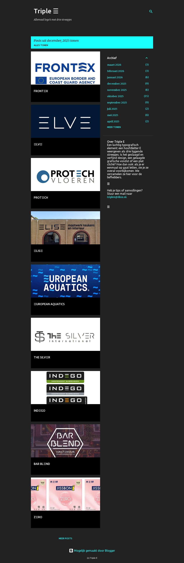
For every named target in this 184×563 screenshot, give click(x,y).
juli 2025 (112, 108)
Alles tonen (41, 45)
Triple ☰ (46, 11)
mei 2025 (112, 115)
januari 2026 (115, 77)
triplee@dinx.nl (116, 197)
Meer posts (65, 538)
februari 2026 (115, 71)
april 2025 (113, 121)
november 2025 (117, 90)
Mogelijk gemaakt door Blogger (94, 550)
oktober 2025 (115, 96)
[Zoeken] (151, 11)
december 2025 (116, 83)
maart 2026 (114, 64)
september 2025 (117, 102)
